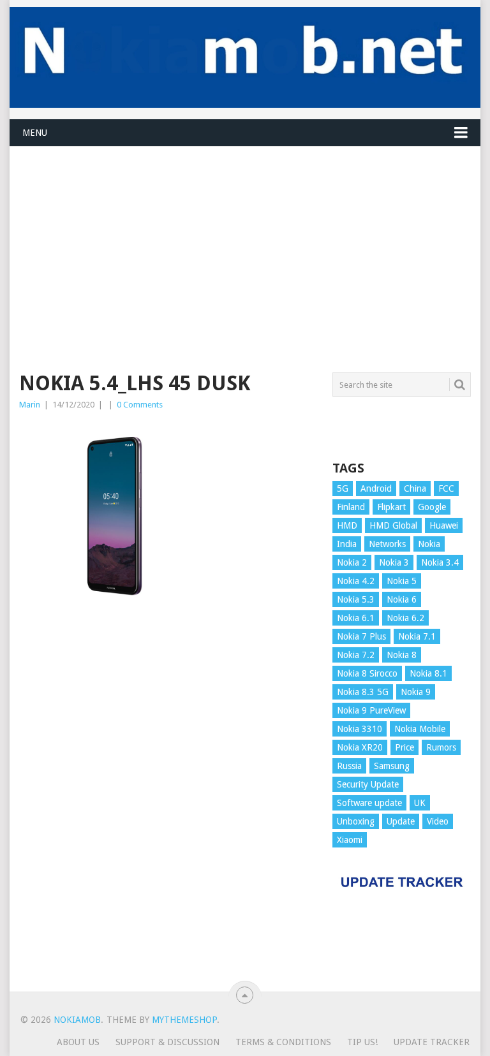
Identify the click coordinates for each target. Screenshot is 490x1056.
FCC (446, 488)
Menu (34, 133)
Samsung (392, 766)
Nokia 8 (402, 655)
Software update (369, 803)
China (415, 488)
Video (438, 821)
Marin (29, 404)
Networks (387, 544)
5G (342, 488)
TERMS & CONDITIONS (283, 1042)
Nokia (429, 544)
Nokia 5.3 (356, 599)
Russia (349, 766)
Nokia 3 (394, 562)
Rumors (441, 747)
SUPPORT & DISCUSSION (167, 1042)
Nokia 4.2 (356, 581)
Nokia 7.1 (417, 636)
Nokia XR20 (360, 747)
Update (401, 821)
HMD (347, 525)
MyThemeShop (184, 1020)
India (347, 544)
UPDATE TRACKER (432, 1042)
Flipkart (391, 507)
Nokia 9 (416, 692)
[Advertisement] (245, 236)
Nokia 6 (402, 599)
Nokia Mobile (419, 729)
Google (432, 507)
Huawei (443, 525)
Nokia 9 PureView (371, 710)
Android (376, 488)
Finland (351, 507)
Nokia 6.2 (405, 618)
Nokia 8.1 (428, 673)
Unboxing (356, 821)
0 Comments (140, 404)
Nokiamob (77, 1020)
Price (404, 747)
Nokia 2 (352, 562)
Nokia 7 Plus (361, 636)
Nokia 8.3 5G (363, 692)
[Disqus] (168, 806)
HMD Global (393, 525)
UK (420, 803)
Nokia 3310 (359, 729)
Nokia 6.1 (356, 618)
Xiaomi (349, 840)
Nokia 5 (402, 581)
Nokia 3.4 (440, 562)
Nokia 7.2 (356, 655)
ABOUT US (78, 1042)
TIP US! (362, 1042)
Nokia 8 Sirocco (367, 673)
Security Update (368, 784)
